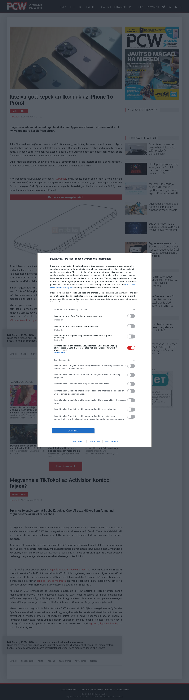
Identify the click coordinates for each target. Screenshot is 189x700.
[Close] (145, 259)
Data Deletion (77, 441)
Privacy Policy (111, 441)
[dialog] (94, 350)
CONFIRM (73, 431)
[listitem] (94, 309)
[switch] (131, 316)
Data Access (94, 441)
